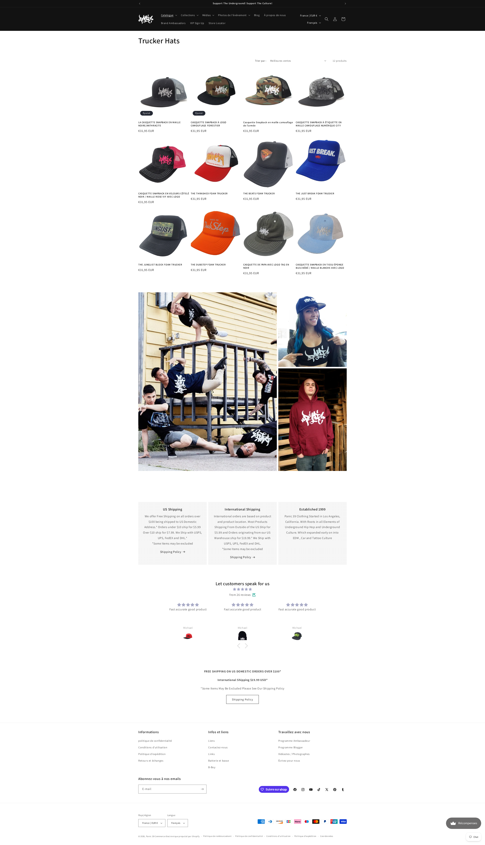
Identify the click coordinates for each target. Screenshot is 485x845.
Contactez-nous (218, 747)
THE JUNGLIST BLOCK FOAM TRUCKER (160, 264)
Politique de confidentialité (249, 836)
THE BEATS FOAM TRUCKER (259, 193)
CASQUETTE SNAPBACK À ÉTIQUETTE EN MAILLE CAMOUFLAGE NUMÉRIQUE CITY (319, 124)
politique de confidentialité (155, 740)
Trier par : (260, 60)
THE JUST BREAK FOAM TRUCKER (315, 193)
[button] (169, 15)
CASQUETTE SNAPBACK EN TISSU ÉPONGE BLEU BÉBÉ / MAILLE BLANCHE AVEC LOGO (320, 266)
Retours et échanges (150, 760)
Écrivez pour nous (289, 760)
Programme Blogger (290, 747)
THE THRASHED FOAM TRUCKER (209, 193)
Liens (211, 740)
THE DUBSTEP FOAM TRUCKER (208, 264)
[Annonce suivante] (345, 3)
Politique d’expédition (305, 836)
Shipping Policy (170, 552)
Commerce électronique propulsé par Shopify (177, 836)
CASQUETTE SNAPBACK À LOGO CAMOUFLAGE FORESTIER (208, 124)
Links (211, 754)
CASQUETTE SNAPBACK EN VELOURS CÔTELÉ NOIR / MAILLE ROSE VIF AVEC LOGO (163, 195)
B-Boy (211, 767)
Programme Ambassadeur (294, 740)
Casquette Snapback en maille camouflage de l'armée (268, 124)
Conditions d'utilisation (152, 747)
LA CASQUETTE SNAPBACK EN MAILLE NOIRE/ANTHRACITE (159, 124)
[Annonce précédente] (139, 3)
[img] (242, 589)
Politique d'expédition (152, 754)
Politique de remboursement (217, 836)
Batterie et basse (218, 760)
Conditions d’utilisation (278, 836)
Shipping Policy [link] (240, 557)
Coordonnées (326, 836)
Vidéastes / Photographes (294, 754)
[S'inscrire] (202, 789)
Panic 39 (150, 836)
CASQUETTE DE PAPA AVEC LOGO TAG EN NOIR (266, 266)
